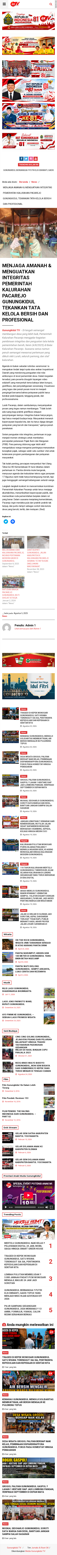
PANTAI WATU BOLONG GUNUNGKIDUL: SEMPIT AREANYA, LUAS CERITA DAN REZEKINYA (32, 969)
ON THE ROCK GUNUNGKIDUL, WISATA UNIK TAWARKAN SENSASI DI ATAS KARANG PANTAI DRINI (33, 943)
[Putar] (5, 1207)
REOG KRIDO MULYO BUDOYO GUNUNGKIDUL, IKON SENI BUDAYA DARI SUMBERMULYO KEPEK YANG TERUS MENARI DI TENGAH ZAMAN (33, 1067)
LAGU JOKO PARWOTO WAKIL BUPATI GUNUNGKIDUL (17, 1003)
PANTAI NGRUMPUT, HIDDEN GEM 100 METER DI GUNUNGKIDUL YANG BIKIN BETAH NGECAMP (33, 956)
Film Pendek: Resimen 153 (15, 1098)
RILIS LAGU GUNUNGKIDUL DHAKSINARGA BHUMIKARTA (16, 989)
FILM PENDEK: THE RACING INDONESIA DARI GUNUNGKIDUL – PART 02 (19, 1114)
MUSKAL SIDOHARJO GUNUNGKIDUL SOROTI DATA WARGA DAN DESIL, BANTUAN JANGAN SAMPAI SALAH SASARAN (25, 1531)
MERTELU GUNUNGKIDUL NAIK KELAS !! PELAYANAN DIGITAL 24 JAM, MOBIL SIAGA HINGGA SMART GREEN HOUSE (24, 1246)
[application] (28, 1195)
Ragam (24, 841)
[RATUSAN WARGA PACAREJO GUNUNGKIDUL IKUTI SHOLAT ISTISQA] (13, 582)
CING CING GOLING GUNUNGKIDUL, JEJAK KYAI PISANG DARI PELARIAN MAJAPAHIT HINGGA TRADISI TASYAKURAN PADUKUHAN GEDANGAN (33, 1042)
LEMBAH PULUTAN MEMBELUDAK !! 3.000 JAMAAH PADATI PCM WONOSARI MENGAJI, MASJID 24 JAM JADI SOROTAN (25, 1278)
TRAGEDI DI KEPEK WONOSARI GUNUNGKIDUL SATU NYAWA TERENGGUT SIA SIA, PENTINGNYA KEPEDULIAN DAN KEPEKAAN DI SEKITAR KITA (36, 718)
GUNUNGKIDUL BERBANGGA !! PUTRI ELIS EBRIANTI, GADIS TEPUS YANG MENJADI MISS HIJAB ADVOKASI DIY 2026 (23, 1294)
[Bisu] (46, 1207)
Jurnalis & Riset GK (40, 1547)
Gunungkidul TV (14, 1547)
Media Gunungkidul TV (35, 1551)
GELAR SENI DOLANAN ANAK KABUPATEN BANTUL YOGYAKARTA (33, 1161)
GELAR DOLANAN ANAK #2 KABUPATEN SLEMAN (29, 1147)
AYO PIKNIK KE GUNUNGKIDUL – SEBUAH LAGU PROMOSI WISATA (19, 1016)
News (34, 182)
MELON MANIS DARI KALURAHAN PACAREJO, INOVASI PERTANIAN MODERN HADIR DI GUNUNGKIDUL (13, 555)
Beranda (23, 182)
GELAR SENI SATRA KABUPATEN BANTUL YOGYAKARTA (31, 1134)
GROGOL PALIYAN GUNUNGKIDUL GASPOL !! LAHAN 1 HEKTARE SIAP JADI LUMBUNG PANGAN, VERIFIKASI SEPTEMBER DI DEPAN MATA (28, 1489)
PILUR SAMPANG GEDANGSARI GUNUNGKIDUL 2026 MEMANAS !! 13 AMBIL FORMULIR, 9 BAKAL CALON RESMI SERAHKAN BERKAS (23, 1310)
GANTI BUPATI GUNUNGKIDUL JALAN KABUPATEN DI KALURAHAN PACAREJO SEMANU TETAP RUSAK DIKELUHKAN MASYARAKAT (38, 558)
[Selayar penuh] (51, 1207)
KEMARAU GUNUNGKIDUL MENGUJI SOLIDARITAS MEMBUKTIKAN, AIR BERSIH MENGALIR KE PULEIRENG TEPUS (27, 1402)
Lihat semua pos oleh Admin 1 (28, 629)
